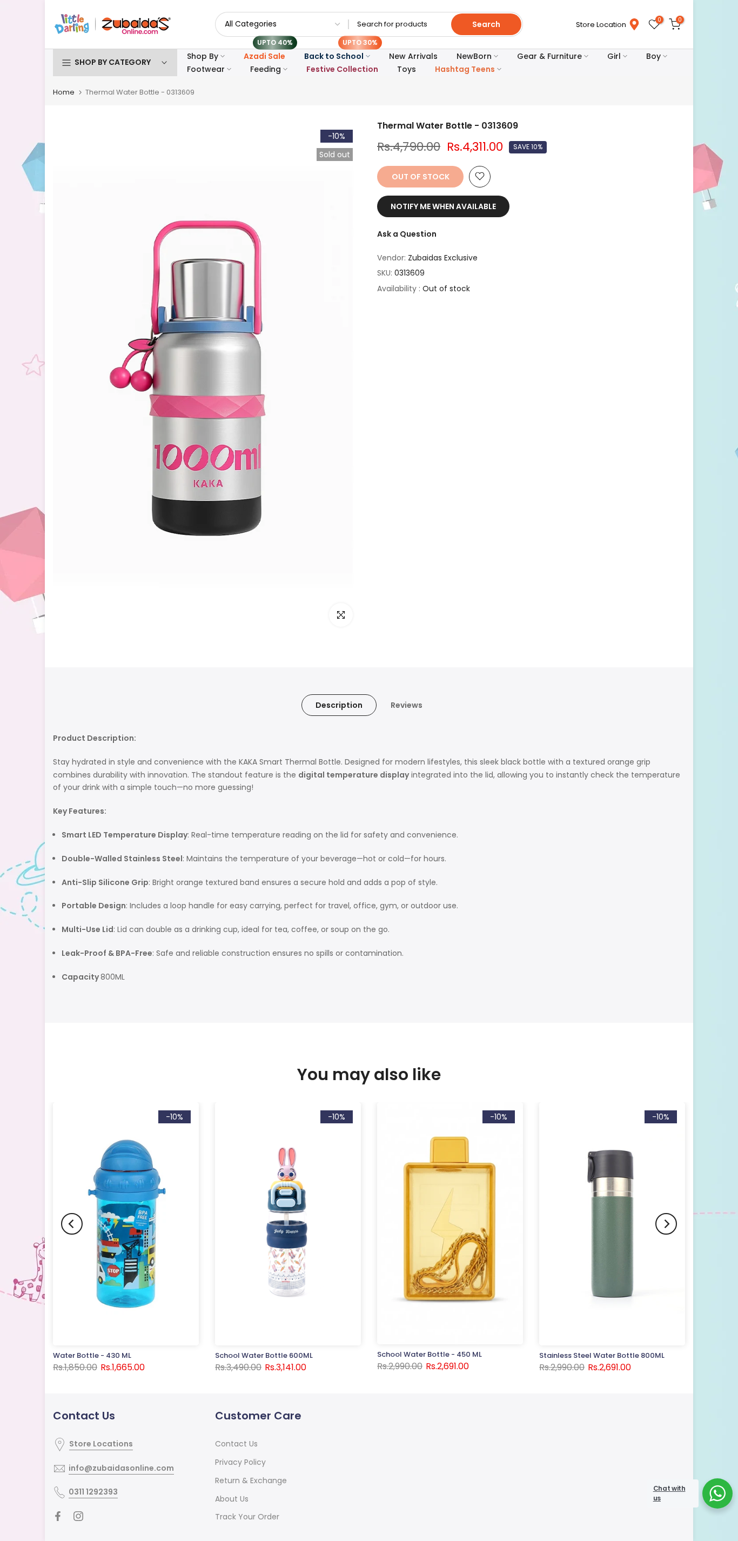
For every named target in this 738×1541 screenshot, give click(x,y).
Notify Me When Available (443, 205)
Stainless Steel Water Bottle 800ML (602, 1355)
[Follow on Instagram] (78, 1516)
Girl (614, 56)
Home (64, 92)
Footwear (206, 69)
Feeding (265, 69)
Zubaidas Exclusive (443, 257)
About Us (232, 1498)
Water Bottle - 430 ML (92, 1355)
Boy (653, 56)
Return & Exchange (251, 1480)
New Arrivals (413, 56)
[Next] (666, 1224)
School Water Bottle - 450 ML (429, 1354)
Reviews (406, 705)
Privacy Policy (240, 1462)
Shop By (202, 56)
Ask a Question (407, 233)
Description (339, 705)
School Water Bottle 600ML (264, 1355)
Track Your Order (247, 1516)
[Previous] (72, 1224)
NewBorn (474, 56)
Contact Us (236, 1443)
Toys (406, 69)
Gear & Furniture (549, 56)
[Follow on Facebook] (58, 1516)
